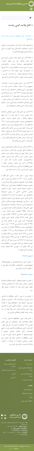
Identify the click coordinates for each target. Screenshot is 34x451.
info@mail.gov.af (16, 430)
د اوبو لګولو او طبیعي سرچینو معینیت (26, 369)
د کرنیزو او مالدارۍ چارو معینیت (27, 375)
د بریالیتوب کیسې (28, 389)
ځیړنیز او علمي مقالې (27, 393)
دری (10, 449)
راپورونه (31, 397)
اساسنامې (13, 377)
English (16, 449)
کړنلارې (14, 374)
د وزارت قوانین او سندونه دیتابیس (10, 365)
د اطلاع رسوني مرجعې (27, 401)
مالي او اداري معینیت (27, 380)
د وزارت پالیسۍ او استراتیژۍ (9, 370)
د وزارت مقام (29, 364)
